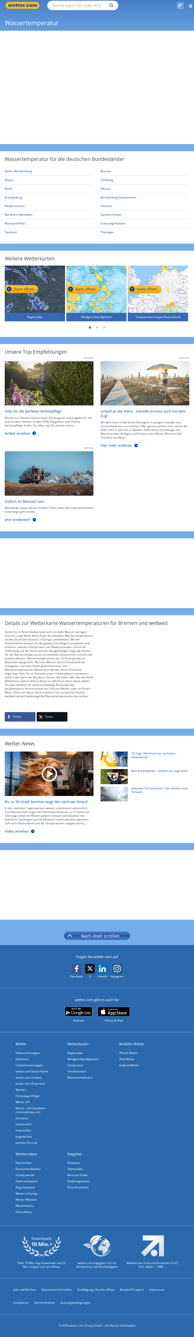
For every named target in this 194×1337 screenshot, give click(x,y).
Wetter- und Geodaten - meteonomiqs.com (31, 1110)
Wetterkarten (78, 1043)
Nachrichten (24, 1163)
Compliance (21, 1303)
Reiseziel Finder (77, 1175)
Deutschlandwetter (28, 1169)
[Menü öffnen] (189, 5)
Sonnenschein (76, 1071)
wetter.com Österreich (30, 1084)
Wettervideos (26, 1154)
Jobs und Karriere (24, 1290)
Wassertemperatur (80, 1077)
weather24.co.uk (26, 1143)
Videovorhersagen (28, 1053)
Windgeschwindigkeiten (82, 1059)
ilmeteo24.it (23, 1130)
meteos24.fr (24, 1124)
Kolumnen (22, 1059)
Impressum (156, 1290)
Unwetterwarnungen (29, 1065)
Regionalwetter (25, 1187)
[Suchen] (110, 5)
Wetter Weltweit (26, 1200)
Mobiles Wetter (131, 1043)
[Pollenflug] (180, 5)
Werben (21, 1090)
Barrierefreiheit (44, 1303)
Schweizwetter (25, 1175)
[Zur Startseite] (24, 5)
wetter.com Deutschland (32, 1071)
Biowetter (73, 1163)
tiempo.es (22, 1118)
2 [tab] (97, 327)
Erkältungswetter (78, 1181)
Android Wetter (129, 1065)
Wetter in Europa (27, 1193)
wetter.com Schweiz (29, 1077)
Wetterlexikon (25, 1206)
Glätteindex (75, 1169)
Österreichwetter (27, 1181)
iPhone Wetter (128, 1053)
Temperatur (75, 1065)
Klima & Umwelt (77, 1187)
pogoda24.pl (24, 1137)
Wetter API (23, 1102)
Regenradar (75, 1053)
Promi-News (24, 1212)
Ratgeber (74, 1154)
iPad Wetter (127, 1059)
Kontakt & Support (132, 1290)
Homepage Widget (28, 1096)
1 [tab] (90, 327)
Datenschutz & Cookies (56, 1290)
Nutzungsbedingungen (75, 1303)
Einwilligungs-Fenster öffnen (96, 1290)
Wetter (21, 1043)
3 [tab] (104, 327)
